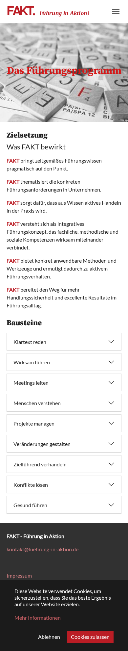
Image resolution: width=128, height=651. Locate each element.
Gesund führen (30, 505)
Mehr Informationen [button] (37, 617)
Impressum (19, 575)
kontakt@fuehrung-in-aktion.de (42, 549)
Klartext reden (29, 342)
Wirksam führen (31, 362)
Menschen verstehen (37, 403)
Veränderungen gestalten (42, 444)
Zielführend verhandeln (40, 464)
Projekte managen (33, 423)
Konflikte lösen (30, 485)
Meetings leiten (31, 382)
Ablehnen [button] (49, 637)
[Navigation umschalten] (115, 11)
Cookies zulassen (90, 637)
